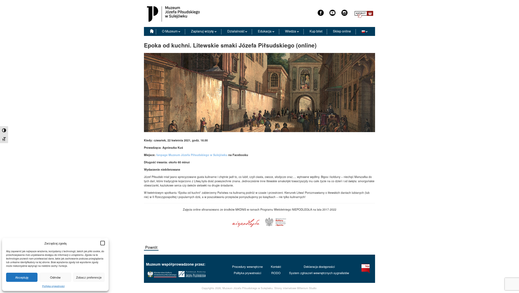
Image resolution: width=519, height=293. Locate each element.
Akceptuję (21, 277)
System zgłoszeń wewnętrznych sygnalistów (319, 273)
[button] (103, 243)
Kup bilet (316, 31)
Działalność (235, 31)
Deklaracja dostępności (319, 266)
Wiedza (290, 31)
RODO (276, 273)
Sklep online (342, 31)
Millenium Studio (306, 288)
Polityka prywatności (53, 286)
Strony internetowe (285, 288)
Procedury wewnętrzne (247, 266)
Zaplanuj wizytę (202, 31)
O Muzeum (170, 31)
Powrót (151, 247)
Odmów (55, 277)
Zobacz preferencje (89, 277)
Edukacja (264, 31)
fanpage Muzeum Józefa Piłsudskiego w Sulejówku (191, 155)
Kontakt (276, 266)
